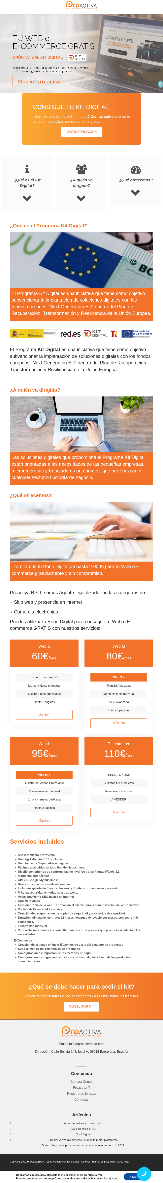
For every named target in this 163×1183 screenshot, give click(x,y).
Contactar (81, 1099)
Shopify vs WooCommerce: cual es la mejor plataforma (83, 1139)
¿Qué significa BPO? (83, 1128)
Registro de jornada (81, 1093)
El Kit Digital (83, 1134)
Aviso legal (123, 1161)
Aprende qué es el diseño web (83, 1123)
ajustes (113, 1178)
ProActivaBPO (35, 1161)
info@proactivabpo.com (86, 1044)
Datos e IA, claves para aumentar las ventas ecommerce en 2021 (83, 1145)
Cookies (85, 1161)
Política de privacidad (103, 1161)
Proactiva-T (81, 1088)
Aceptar (135, 1176)
